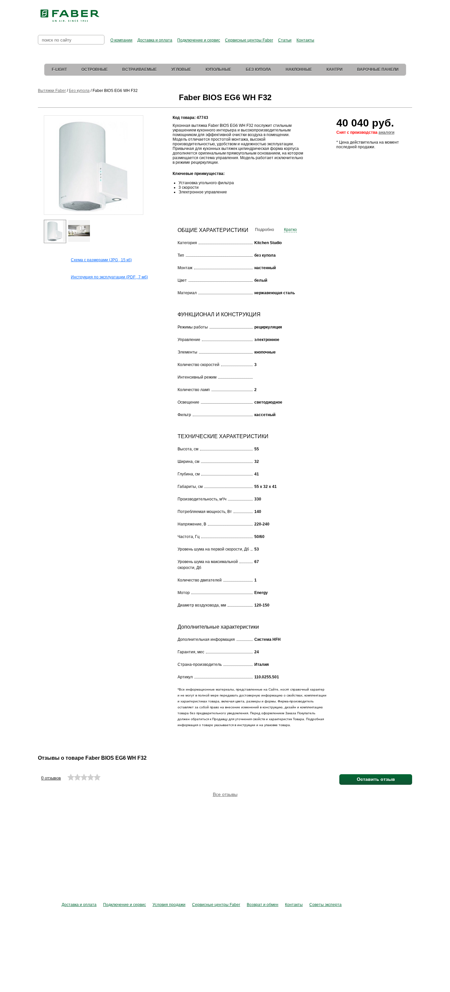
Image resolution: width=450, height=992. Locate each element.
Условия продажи (169, 904)
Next (147, 171)
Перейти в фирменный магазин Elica (290, 13)
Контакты (305, 40)
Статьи (285, 40)
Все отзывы (225, 794)
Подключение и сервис (198, 40)
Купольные (218, 69)
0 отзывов (51, 778)
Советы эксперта (325, 904)
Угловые (181, 69)
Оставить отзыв (376, 779)
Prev (39, 171)
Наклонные (299, 69)
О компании (121, 40)
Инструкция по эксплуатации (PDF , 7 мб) (109, 277)
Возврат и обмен (262, 904)
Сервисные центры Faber (249, 40)
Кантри (334, 69)
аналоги (386, 132)
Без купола (258, 69)
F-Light (59, 69)
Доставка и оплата (154, 40)
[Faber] (70, 16)
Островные (94, 69)
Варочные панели (378, 69)
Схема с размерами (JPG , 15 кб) (101, 260)
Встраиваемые (139, 69)
